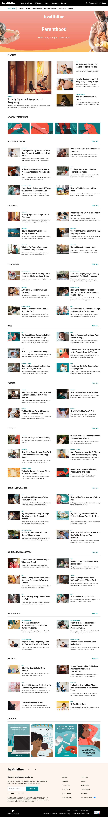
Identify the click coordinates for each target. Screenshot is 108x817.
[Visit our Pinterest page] (35, 769)
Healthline (54, 813)
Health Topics (84, 777)
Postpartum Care (80, 94)
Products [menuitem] (70, 8)
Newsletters (84, 793)
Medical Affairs (85, 785)
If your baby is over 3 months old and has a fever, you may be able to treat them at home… (36, 603)
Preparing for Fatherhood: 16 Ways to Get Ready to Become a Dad (36, 189)
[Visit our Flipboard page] (45, 769)
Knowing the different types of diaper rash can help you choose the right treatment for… (84, 584)
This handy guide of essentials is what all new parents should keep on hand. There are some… (35, 159)
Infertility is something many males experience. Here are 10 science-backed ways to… (84, 442)
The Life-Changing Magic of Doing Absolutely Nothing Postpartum (84, 274)
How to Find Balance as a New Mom (83, 189)
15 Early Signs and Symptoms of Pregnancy (25, 101)
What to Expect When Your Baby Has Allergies (84, 562)
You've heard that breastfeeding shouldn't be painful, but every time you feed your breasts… (35, 315)
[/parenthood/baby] (89, 128)
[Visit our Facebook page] (29, 769)
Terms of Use (66, 785)
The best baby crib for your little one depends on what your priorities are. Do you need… (84, 708)
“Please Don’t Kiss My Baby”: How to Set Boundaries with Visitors (85, 351)
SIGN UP (32, 789)
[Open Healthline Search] (87, 3)
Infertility (24, 435)
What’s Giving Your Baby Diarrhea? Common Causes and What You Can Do (36, 580)
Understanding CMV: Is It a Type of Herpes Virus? (85, 214)
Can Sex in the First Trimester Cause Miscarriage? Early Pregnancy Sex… (82, 625)
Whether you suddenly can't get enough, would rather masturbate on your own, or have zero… (35, 632)
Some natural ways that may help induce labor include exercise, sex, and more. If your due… (84, 251)
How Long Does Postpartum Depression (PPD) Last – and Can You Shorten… (84, 292)
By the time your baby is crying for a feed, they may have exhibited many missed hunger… (84, 341)
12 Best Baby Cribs (78, 704)
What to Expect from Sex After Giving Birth (83, 643)
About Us (64, 777)
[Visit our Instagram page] (39, 769)
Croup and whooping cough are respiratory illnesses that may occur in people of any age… (35, 566)
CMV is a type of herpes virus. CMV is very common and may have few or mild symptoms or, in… (84, 219)
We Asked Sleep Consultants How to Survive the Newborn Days (36, 336)
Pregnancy (10, 96)
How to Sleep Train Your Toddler (84, 392)
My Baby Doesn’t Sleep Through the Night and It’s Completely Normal (35, 516)
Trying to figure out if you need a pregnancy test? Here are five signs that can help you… (36, 178)
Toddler (24, 390)
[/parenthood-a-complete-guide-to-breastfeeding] (89, 740)
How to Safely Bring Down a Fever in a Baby (36, 598)
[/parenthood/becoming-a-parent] (19, 128)
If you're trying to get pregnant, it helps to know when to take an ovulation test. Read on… (35, 477)
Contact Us (65, 781)
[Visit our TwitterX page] (32, 769)
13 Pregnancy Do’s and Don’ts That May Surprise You (85, 232)
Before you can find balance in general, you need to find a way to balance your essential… (84, 194)
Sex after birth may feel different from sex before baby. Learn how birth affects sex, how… (84, 648)
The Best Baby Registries (32, 702)
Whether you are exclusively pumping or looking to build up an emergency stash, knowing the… (36, 691)
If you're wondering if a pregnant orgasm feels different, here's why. (35, 648)
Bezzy (87, 813)
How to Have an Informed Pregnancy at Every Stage (87, 80)
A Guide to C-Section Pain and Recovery (34, 291)
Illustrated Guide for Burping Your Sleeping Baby (84, 367)
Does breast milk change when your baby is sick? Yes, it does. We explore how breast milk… (36, 503)
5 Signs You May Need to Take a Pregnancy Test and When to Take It (36, 172)
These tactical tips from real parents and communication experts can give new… (87, 70)
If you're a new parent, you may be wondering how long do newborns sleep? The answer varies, (36, 355)
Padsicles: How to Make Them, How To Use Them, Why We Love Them (84, 687)
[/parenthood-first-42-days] (42, 740)
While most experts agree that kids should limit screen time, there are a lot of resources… (84, 675)
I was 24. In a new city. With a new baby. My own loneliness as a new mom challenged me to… (36, 539)
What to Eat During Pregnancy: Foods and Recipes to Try (35, 248)
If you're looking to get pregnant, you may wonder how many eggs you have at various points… (36, 461)
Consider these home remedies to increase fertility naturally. (36, 441)
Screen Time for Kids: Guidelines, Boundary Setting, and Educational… (84, 669)
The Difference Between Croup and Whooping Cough (36, 561)
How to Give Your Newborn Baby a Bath (85, 498)
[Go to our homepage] (16, 769)
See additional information (27, 801)
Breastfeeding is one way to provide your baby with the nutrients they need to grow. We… (35, 372)
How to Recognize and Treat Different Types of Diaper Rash (83, 579)
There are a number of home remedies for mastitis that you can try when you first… (87, 103)
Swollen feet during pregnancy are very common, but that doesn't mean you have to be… (36, 237)
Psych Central (81, 813)
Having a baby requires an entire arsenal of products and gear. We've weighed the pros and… (36, 706)
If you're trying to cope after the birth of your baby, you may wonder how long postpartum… (85, 299)
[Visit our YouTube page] (42, 769)
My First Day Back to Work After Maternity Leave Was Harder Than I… (84, 516)
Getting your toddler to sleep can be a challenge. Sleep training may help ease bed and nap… (84, 396)
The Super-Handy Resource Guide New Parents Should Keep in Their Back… (36, 153)
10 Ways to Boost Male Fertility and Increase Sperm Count (85, 437)
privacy (12, 793)
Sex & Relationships (26, 530)
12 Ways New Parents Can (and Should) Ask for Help (87, 65)
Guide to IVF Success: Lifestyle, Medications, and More (83, 470)
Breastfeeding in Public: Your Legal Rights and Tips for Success (85, 310)
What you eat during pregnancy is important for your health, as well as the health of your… (35, 253)
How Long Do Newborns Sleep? (35, 351)
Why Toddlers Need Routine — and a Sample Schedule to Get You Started (36, 395)
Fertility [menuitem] (28, 8)
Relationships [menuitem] (62, 8)
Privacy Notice (66, 789)
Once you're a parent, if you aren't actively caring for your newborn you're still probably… (84, 176)
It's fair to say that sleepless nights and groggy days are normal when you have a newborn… (35, 341)
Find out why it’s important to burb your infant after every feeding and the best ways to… (85, 372)
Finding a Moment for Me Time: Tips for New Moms (83, 170)
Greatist (74, 813)
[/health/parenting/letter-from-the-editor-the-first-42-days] (19, 740)
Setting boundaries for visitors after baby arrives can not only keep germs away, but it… (84, 356)
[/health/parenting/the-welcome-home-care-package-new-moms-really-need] (66, 740)
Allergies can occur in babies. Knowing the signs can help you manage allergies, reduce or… (84, 568)
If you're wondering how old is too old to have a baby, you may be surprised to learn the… (84, 458)
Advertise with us (84, 810)
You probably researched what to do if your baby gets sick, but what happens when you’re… (84, 541)
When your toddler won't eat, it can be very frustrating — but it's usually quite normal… (83, 415)
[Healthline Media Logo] (13, 812)
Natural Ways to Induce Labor (83, 247)
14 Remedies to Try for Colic (82, 597)
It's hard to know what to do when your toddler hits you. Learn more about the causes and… (36, 417)
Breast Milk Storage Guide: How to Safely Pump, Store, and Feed (36, 686)
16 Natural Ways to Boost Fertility (36, 437)
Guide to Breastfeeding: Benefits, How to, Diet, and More (36, 367)
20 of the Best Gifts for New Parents (33, 669)
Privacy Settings (66, 793)
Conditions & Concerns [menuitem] (50, 8)
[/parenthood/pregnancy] (42, 128)
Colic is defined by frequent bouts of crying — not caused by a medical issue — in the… (85, 600)
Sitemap (83, 781)
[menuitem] (26, 3)
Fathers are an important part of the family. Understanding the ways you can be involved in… (36, 194)
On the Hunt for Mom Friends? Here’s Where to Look (34, 534)
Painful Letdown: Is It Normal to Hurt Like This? (35, 310)
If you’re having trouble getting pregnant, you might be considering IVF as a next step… (83, 476)
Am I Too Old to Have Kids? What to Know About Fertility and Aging (85, 453)
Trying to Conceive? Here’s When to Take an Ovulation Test (36, 472)
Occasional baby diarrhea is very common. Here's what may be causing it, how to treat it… (36, 586)
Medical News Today (64, 813)
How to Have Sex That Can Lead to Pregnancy (85, 150)
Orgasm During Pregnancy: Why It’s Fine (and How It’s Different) (35, 643)
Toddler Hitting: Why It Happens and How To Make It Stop (35, 412)
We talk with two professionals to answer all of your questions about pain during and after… (35, 296)
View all (95, 141)
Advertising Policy (67, 797)
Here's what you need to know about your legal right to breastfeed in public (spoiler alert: (84, 315)
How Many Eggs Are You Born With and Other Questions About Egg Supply (36, 454)
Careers (75, 810)
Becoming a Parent (26, 185)
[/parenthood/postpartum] (66, 128)
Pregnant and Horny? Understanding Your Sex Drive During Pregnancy (34, 625)
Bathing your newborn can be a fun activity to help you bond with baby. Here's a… (85, 503)
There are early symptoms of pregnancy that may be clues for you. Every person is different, (36, 221)
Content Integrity (85, 789)
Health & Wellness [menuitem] (37, 8)
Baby (71, 167)
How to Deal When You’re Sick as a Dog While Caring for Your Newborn (85, 535)
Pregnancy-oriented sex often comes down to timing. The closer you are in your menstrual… (83, 155)
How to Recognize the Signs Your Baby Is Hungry (84, 336)
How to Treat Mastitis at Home (86, 98)
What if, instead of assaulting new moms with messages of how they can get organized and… (84, 280)
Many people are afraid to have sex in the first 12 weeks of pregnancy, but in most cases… (84, 632)
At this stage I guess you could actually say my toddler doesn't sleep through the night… (35, 522)
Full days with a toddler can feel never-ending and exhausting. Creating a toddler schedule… (36, 401)
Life (77, 62)
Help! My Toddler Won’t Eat (82, 411)
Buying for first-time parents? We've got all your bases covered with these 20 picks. (35, 674)
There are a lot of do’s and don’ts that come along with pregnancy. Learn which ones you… (85, 237)
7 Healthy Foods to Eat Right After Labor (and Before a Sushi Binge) (36, 274)
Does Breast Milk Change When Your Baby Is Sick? (35, 498)
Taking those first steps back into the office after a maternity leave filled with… (85, 522)
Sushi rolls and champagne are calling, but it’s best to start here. (36, 280)
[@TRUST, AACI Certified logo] (94, 812)
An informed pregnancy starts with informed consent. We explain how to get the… (88, 85)
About (68, 810)
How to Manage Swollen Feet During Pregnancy (34, 232)
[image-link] (29, 77)
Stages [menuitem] (21, 8)
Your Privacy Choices (86, 797)
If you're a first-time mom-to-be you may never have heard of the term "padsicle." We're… (84, 694)
